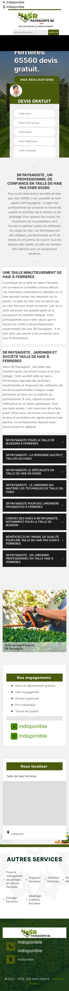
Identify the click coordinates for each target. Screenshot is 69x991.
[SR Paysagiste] (34, 16)
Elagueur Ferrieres (34, 879)
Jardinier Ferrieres (52, 879)
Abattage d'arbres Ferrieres (34, 899)
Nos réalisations (37, 79)
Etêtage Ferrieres (12, 899)
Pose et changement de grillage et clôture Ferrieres (14, 879)
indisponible (14, 2)
